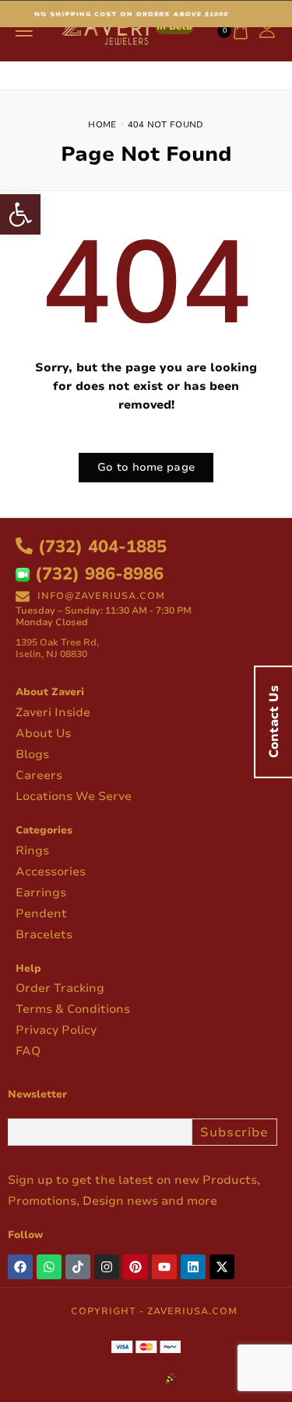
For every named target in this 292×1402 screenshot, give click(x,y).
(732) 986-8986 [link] (97, 574)
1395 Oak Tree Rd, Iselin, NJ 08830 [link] (57, 648)
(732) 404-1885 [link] (100, 546)
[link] (20, 214)
